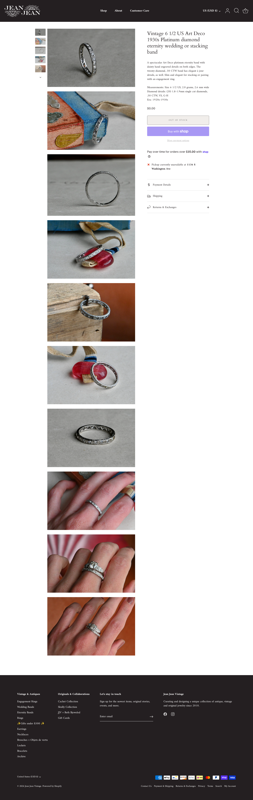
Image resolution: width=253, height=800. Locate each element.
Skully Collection (67, 707)
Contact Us (146, 786)
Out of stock (178, 120)
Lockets (21, 745)
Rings (20, 718)
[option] (40, 32)
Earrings (21, 729)
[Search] (236, 11)
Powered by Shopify (52, 786)
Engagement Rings (27, 701)
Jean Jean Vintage (33, 786)
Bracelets (22, 751)
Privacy (201, 786)
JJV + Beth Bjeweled (69, 712)
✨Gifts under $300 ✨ (30, 723)
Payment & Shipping (163, 786)
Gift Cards (64, 718)
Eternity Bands (25, 712)
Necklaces (22, 734)
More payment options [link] (178, 141)
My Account (230, 786)
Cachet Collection (68, 701)
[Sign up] (151, 716)
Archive (21, 756)
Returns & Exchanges (164, 207)
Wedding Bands (25, 707)
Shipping (157, 196)
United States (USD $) (27, 776)
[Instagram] (173, 714)
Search (218, 786)
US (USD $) (210, 11)
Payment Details (161, 184)
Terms (210, 786)
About (118, 10)
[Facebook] (165, 714)
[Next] (40, 77)
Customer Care (139, 10)
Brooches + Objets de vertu (32, 740)
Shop (103, 10)
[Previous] (40, 25)
